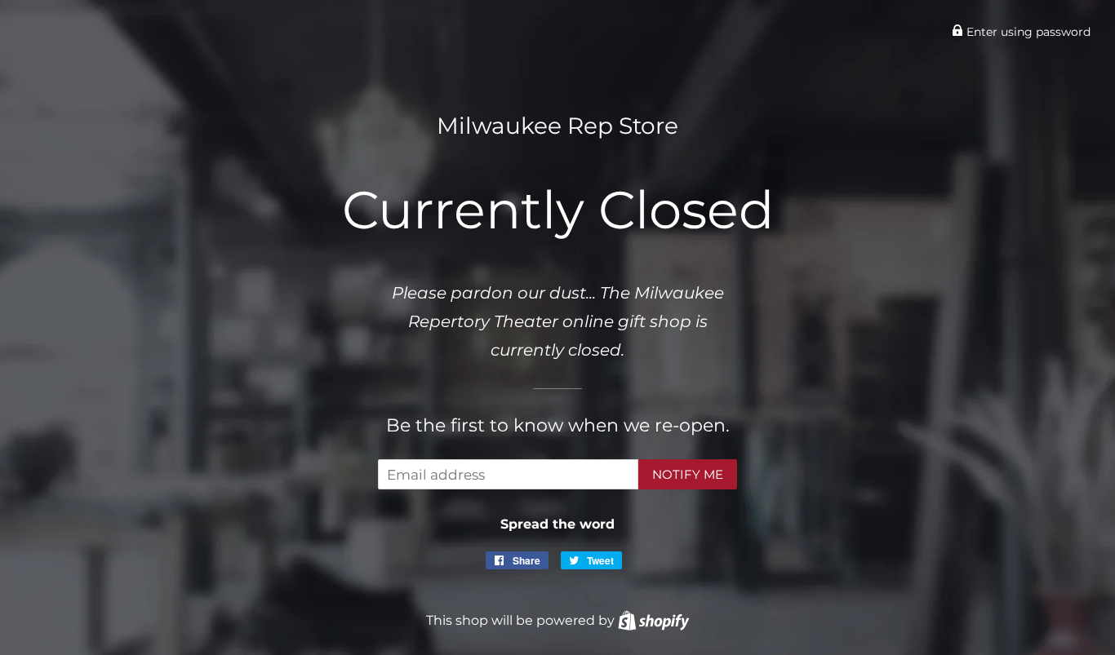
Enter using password (1027, 31)
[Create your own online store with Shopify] (653, 620)
